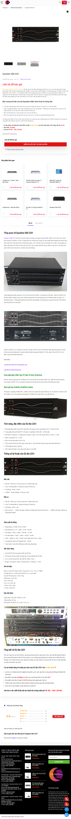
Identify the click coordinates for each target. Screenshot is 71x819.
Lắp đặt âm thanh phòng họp (12, 370)
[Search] (60, 2)
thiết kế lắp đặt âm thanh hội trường (26, 690)
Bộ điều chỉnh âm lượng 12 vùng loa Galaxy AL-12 (33, 181)
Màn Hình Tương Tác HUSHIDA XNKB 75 (55, 181)
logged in (15, 738)
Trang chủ (5, 7)
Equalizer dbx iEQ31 (55, 207)
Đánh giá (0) (38, 223)
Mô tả (30, 223)
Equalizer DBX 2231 (9, 238)
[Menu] (2, 2)
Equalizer (14, 134)
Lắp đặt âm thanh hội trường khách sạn (15, 365)
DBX (47, 238)
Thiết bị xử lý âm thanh (16, 7)
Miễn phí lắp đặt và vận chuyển (35, 144)
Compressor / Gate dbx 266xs (11, 207)
